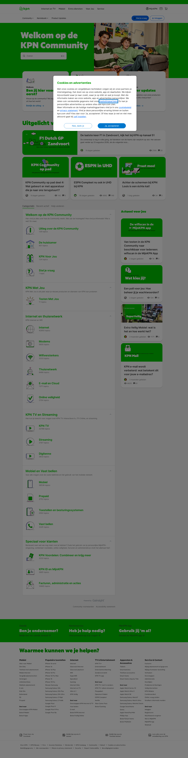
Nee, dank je (78, 125)
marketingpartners (108, 101)
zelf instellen (80, 116)
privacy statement (69, 110)
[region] (94, 103)
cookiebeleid (125, 107)
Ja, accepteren (112, 125)
